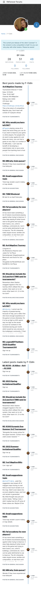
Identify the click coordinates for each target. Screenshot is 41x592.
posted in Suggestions (11, 188)
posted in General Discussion (13, 155)
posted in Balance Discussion (13, 297)
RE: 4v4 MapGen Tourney (14, 245)
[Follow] (25, 29)
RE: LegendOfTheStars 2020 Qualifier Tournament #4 (13, 344)
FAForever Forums (14, 2)
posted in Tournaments (11, 116)
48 (32, 59)
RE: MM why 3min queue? (14, 161)
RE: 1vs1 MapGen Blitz (12, 462)
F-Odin (32, 102)
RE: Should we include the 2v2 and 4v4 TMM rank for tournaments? (14, 277)
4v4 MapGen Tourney (12, 87)
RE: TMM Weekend (11, 194)
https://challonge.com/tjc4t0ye (13, 106)
